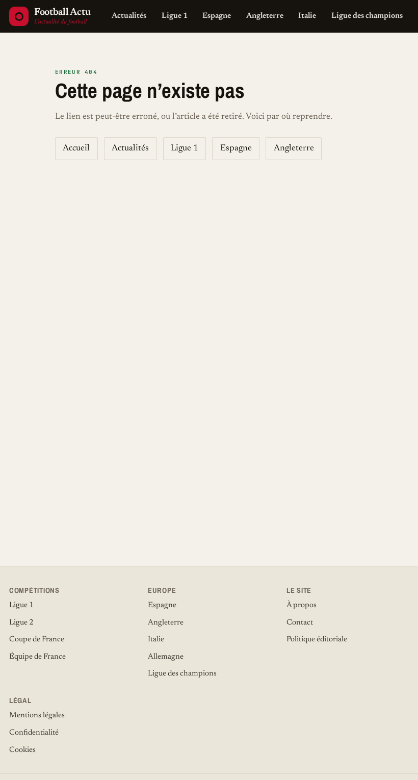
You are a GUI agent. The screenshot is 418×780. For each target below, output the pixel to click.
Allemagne (166, 657)
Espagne (216, 16)
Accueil (76, 148)
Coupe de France (36, 639)
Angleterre (264, 16)
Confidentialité (34, 733)
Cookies (22, 750)
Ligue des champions (367, 16)
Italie (307, 16)
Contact (299, 623)
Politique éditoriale (316, 639)
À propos (301, 605)
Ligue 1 (175, 16)
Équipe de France (37, 657)
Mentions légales (37, 715)
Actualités (129, 16)
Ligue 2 (21, 623)
